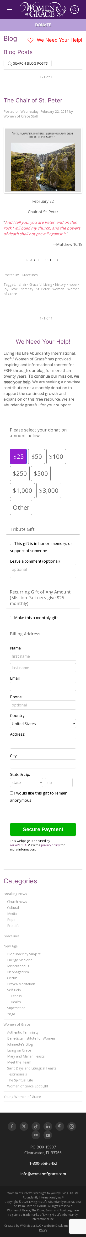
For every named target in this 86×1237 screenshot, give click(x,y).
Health (16, 1002)
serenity (27, 289)
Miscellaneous (18, 966)
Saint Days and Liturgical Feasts (31, 1068)
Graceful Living (40, 284)
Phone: (16, 697)
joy (6, 289)
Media (12, 913)
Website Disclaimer (57, 1226)
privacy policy (50, 845)
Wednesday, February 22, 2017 (44, 111)
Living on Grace (19, 1050)
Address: (17, 734)
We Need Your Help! (58, 40)
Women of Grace (17, 1024)
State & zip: (20, 774)
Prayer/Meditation (21, 984)
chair (22, 284)
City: (13, 755)
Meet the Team (19, 1062)
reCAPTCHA (18, 845)
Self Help (14, 990)
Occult (12, 978)
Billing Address (25, 634)
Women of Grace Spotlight (27, 1086)
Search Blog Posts (30, 63)
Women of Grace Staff (21, 116)
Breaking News (15, 893)
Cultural (13, 907)
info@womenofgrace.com (43, 1173)
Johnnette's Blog (20, 1044)
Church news (17, 901)
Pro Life (13, 925)
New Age (11, 946)
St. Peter (42, 289)
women (58, 289)
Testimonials (17, 1074)
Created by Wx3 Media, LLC (22, 1226)
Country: (17, 715)
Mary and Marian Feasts (26, 1056)
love (14, 289)
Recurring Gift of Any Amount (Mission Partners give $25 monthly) (40, 597)
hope (73, 284)
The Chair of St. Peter (33, 100)
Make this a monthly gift (36, 617)
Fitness (16, 996)
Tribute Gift (22, 529)
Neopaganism (18, 972)
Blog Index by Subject (24, 954)
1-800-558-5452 (43, 1163)
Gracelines (30, 275)
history (60, 284)
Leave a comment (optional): (35, 561)
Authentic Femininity (22, 1032)
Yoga (11, 1014)
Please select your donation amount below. (38, 432)
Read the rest (39, 259)
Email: (15, 678)
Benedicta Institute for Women (31, 1038)
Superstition (16, 1008)
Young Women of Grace (22, 1096)
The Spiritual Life (20, 1080)
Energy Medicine (19, 960)
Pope (11, 919)
